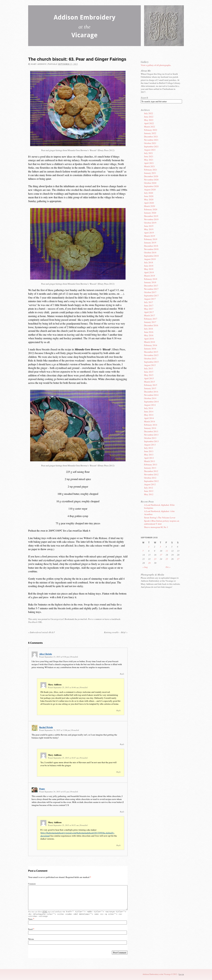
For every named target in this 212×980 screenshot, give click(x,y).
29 (149, 562)
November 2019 (151, 219)
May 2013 (148, 454)
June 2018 (148, 265)
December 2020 (151, 176)
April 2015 (149, 378)
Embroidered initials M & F (41, 632)
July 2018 (148, 262)
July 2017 (148, 302)
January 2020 (150, 212)
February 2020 (150, 209)
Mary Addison (38, 64)
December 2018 (151, 245)
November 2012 (151, 474)
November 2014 (151, 394)
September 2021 (151, 146)
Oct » (168, 567)
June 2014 (148, 411)
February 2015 (150, 384)
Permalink (74, 656)
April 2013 (149, 457)
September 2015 (151, 361)
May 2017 (148, 308)
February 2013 (150, 464)
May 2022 (148, 119)
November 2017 (151, 288)
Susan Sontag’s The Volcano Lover (159, 517)
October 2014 (150, 398)
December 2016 (151, 325)
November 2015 (151, 355)
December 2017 (151, 285)
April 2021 (149, 163)
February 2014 (150, 424)
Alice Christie (45, 653)
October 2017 (150, 292)
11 (167, 550)
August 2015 (150, 365)
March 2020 (149, 206)
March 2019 (149, 235)
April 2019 (149, 232)
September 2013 (151, 441)
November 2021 (151, 139)
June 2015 (148, 371)
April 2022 (149, 123)
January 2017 (150, 322)
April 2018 (149, 272)
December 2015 (151, 351)
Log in (181, 974)
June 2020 (148, 196)
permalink (82, 619)
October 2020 (150, 182)
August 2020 (150, 189)
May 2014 (148, 414)
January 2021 (150, 172)
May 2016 (148, 335)
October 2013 (150, 437)
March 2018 (149, 275)
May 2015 (148, 375)
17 (161, 554)
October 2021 (150, 143)
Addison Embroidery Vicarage (84, 27)
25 (167, 558)
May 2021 (148, 159)
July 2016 (148, 328)
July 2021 (148, 153)
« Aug (145, 567)
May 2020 (148, 199)
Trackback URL (35, 622)
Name (30, 919)
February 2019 (150, 239)
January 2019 (150, 242)
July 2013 (148, 447)
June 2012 (148, 491)
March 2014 (149, 421)
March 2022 (149, 126)
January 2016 (150, 348)
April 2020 (149, 202)
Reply (122, 674)
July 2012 (148, 487)
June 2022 (148, 116)
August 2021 (150, 149)
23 (155, 558)
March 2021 (149, 166)
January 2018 (150, 282)
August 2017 (150, 298)
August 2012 (150, 484)
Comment (32, 883)
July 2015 (148, 368)
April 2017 (149, 312)
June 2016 (148, 331)
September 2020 (151, 186)
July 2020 (148, 192)
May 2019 (148, 229)
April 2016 (149, 338)
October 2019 (150, 222)
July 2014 (148, 408)
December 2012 (151, 471)
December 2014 (151, 391)
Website (31, 939)
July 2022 (148, 113)
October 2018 (150, 252)
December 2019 (151, 216)
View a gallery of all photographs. (156, 65)
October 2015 (150, 358)
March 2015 (149, 381)
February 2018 (150, 278)
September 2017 (151, 295)
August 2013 (150, 444)
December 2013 (151, 431)
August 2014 (150, 404)
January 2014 (150, 428)
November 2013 (151, 434)
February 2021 (150, 169)
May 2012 (148, 494)
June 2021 (148, 156)
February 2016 (150, 345)
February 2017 (150, 318)
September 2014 (151, 401)
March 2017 (149, 315)
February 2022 (150, 129)
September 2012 (151, 481)
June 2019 (148, 225)
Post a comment (95, 619)
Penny (42, 788)
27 (178, 558)
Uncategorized (57, 619)
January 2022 (150, 133)
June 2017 (148, 305)
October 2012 (150, 477)
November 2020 (151, 179)
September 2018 (151, 255)
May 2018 (148, 269)
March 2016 (149, 341)
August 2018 (150, 259)
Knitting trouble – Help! (116, 632)
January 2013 (150, 467)
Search (144, 97)
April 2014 (149, 418)
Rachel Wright (46, 727)
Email (30, 929)
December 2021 (151, 136)
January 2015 (150, 388)
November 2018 (151, 249)
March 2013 (149, 461)
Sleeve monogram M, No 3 (156, 527)
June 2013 (148, 451)
